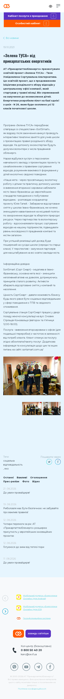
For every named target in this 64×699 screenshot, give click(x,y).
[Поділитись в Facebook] (58, 462)
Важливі (22, 477)
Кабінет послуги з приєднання (28, 15)
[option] (32, 375)
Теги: (6, 456)
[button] (58, 5)
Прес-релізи (11, 481)
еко (6, 468)
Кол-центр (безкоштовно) (36, 646)
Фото (25, 481)
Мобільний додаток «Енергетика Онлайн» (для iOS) (40, 608)
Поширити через (51, 456)
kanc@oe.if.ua (29, 654)
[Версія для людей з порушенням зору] (50, 6)
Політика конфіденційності (32, 688)
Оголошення (38, 477)
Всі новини (12, 38)
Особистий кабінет (27, 23)
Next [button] (5, 611)
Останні (8, 477)
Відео (36, 481)
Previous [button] (5, 598)
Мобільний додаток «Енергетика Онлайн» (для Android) (40, 597)
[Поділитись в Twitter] (49, 462)
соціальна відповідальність (12, 462)
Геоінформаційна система (37, 618)
